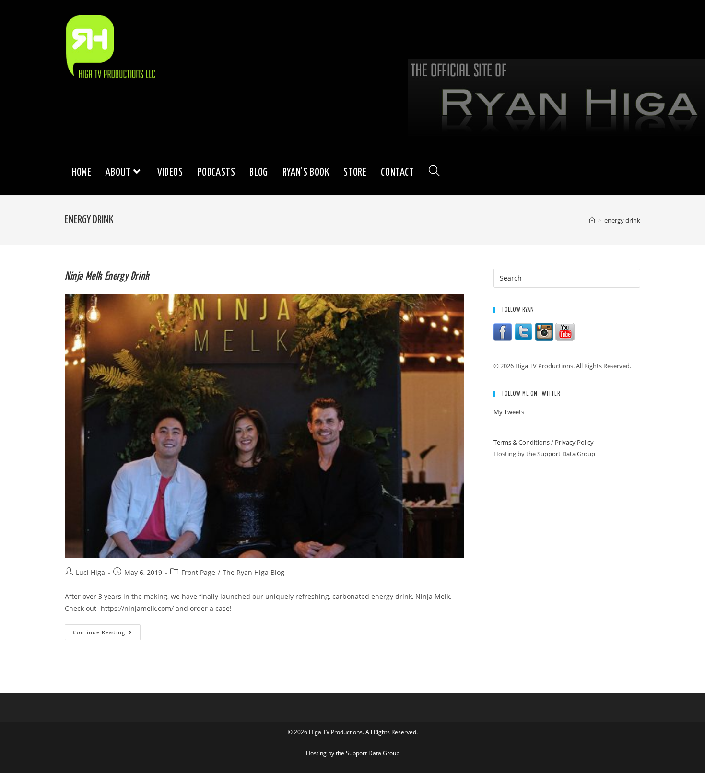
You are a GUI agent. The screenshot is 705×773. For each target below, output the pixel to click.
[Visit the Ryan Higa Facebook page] (503, 331)
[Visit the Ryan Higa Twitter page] (523, 331)
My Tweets (509, 412)
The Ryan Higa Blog (253, 572)
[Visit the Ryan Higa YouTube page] (565, 331)
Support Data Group (566, 453)
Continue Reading (107, 634)
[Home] (592, 220)
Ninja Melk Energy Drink (107, 276)
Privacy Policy (574, 442)
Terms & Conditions (522, 442)
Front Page (198, 572)
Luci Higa (90, 572)
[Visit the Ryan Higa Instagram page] (544, 331)
